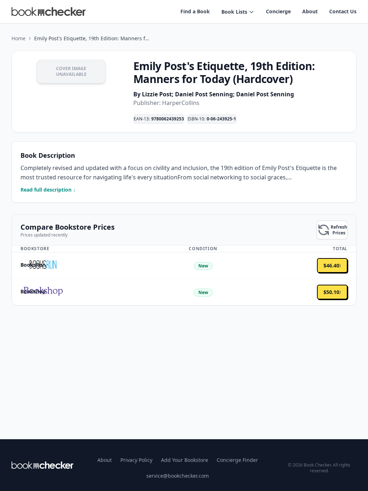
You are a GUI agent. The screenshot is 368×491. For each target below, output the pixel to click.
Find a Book (195, 11)
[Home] (42, 465)
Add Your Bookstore (184, 459)
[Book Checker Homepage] (49, 11)
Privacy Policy (136, 459)
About (310, 11)
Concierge (278, 11)
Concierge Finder (237, 459)
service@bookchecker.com (177, 475)
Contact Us (342, 11)
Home (19, 38)
